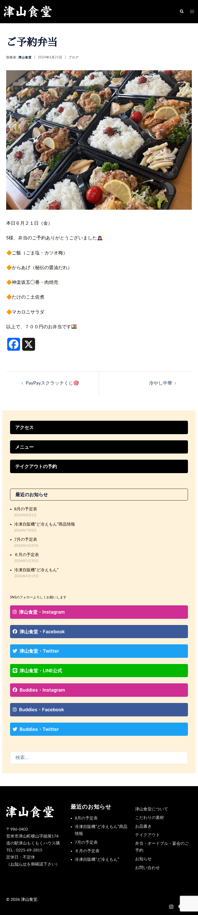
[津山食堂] (28, 11)
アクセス (24, 427)
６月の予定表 (26, 555)
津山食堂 (25, 57)
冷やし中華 (160, 383)
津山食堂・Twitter (39, 651)
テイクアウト (147, 835)
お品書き (143, 826)
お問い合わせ (147, 868)
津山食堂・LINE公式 (41, 670)
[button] (181, 12)
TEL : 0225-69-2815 (24, 850)
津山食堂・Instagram (42, 612)
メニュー (24, 447)
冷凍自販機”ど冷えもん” (36, 570)
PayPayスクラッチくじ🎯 (52, 383)
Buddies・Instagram (42, 690)
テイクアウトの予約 (36, 466)
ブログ (74, 57)
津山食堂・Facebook (42, 631)
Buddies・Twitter (39, 729)
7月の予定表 (25, 539)
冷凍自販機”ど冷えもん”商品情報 (44, 524)
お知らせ (143, 859)
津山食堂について (151, 809)
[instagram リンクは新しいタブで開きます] (171, 906)
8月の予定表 (25, 509)
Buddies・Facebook (41, 709)
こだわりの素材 (149, 818)
